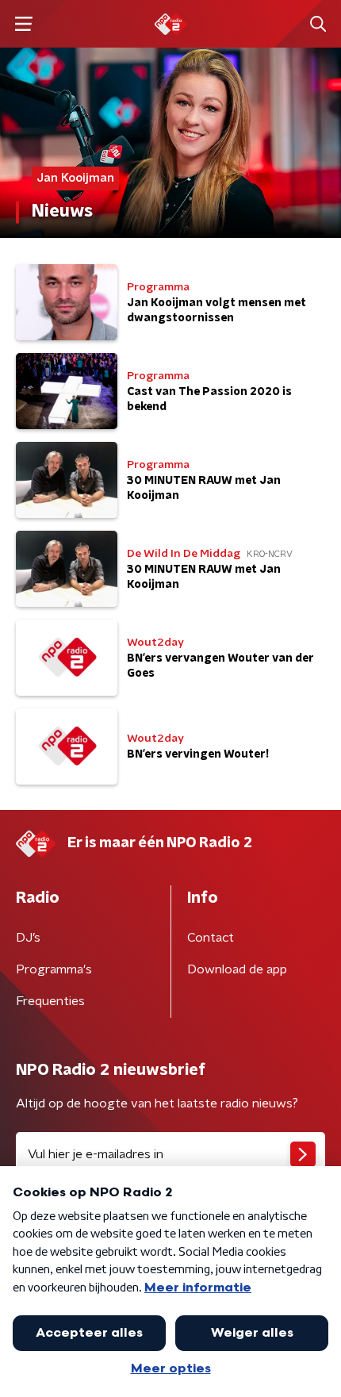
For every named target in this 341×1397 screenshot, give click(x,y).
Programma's (54, 969)
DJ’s (28, 937)
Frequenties (50, 1001)
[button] (23, 24)
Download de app (237, 969)
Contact (210, 937)
